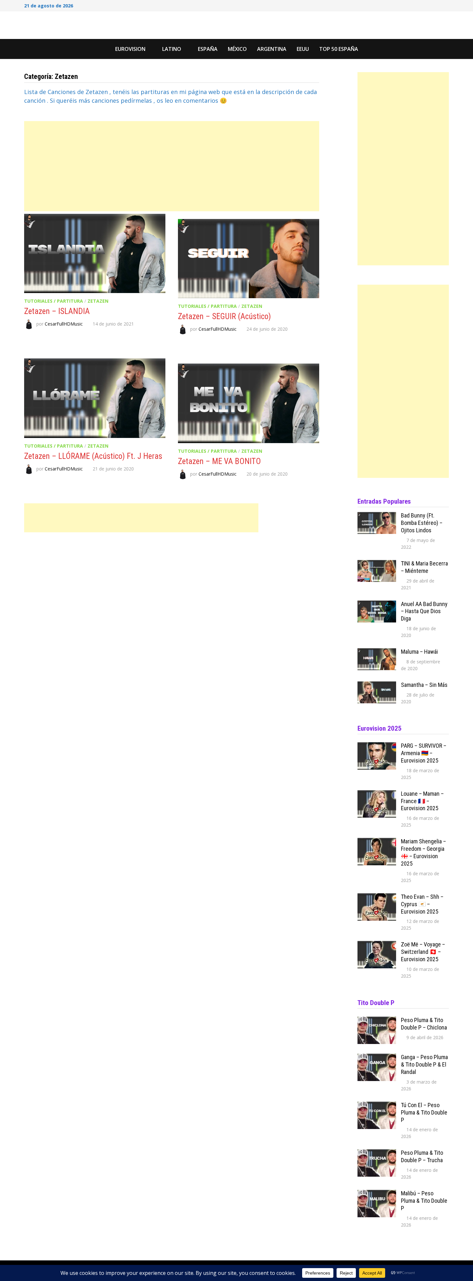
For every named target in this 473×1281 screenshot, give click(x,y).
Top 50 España (338, 48)
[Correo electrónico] (445, 5)
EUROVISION (130, 48)
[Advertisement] (171, 166)
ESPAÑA (208, 48)
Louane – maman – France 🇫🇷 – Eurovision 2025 (422, 801)
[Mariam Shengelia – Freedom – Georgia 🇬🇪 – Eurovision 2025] (376, 842)
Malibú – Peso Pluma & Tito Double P (424, 1200)
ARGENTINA (271, 48)
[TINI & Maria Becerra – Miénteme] (376, 564)
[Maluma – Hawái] (376, 652)
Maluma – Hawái (419, 651)
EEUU (303, 48)
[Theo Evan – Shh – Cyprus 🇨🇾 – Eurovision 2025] (376, 897)
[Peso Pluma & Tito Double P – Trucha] (376, 1153)
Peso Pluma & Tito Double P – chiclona (424, 1024)
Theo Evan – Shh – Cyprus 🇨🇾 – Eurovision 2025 (422, 904)
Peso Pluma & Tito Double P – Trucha (422, 1156)
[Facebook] (421, 5)
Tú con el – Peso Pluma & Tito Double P (424, 1112)
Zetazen (98, 301)
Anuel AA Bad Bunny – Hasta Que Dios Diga (424, 611)
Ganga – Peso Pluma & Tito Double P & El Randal (424, 1064)
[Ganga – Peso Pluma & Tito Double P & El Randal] (376, 1058)
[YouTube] (429, 5)
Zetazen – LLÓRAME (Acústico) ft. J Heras (93, 456)
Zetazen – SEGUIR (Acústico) (224, 316)
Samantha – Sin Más (424, 684)
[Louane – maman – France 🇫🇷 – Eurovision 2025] (376, 794)
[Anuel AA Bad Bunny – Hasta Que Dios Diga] (376, 605)
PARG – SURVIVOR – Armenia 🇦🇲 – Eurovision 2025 (423, 753)
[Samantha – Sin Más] (376, 685)
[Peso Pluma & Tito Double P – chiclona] (376, 1021)
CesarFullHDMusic (64, 324)
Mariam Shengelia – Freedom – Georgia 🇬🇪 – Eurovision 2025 (423, 852)
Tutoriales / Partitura (53, 301)
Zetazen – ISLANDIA (57, 311)
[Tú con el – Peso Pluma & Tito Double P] (376, 1106)
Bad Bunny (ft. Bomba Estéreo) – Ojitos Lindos (421, 523)
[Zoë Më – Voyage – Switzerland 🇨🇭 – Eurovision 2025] (376, 945)
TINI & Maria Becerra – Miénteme (424, 567)
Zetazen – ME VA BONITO (219, 461)
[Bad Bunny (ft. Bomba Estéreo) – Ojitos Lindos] (376, 516)
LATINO (171, 48)
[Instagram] (438, 5)
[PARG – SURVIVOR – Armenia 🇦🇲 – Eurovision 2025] (376, 746)
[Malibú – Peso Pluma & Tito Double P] (376, 1194)
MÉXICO (237, 48)
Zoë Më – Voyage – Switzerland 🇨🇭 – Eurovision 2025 (423, 952)
